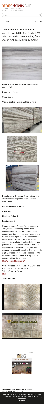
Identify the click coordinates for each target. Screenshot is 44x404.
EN (36, 21)
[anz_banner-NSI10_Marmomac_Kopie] (22, 364)
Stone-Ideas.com (16, 5)
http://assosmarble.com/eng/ (13, 261)
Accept (22, 400)
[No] (41, 398)
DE (41, 21)
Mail (4, 274)
